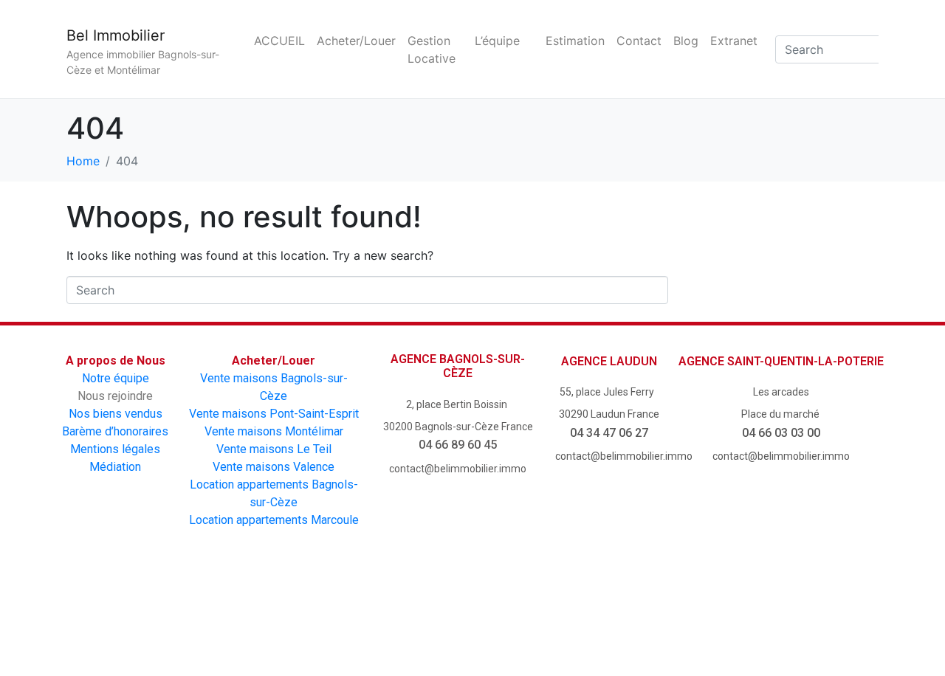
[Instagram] (514, 615)
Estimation (575, 40)
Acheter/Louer (356, 40)
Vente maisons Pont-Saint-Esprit (274, 414)
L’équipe (497, 40)
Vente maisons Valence (273, 467)
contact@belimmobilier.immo (457, 469)
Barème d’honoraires (115, 431)
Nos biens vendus (115, 414)
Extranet (733, 40)
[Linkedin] (598, 615)
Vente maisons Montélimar (274, 431)
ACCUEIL (279, 40)
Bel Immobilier (115, 35)
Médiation (115, 467)
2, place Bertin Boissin (457, 404)
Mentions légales (115, 449)
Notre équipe (115, 378)
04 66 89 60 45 (458, 445)
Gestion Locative (432, 49)
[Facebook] (347, 615)
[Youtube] (430, 615)
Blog (685, 40)
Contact (639, 40)
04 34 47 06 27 (609, 433)
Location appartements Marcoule (274, 520)
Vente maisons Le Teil (273, 449)
